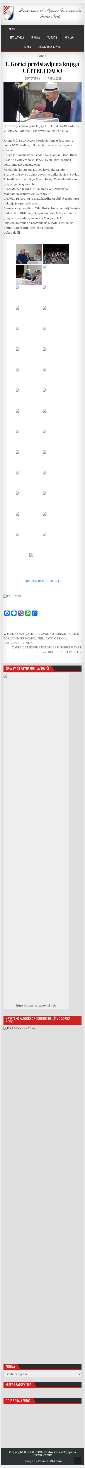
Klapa (27, 46)
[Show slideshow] (42, 581)
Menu (12, 29)
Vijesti (43, 56)
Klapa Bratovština (18, 1384)
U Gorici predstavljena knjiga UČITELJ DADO (42, 67)
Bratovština (32, 78)
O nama (35, 37)
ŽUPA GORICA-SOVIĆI (49, 46)
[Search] (81, 29)
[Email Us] (77, 29)
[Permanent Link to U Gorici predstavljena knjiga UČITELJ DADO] (42, 102)
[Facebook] (64, 29)
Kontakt (70, 37)
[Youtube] (72, 29)
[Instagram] (68, 29)
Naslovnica (17, 37)
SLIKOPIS (52, 37)
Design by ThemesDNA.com (43, 1461)
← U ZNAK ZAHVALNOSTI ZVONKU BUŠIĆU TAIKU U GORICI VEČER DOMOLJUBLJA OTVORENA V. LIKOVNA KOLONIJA (41, 638)
